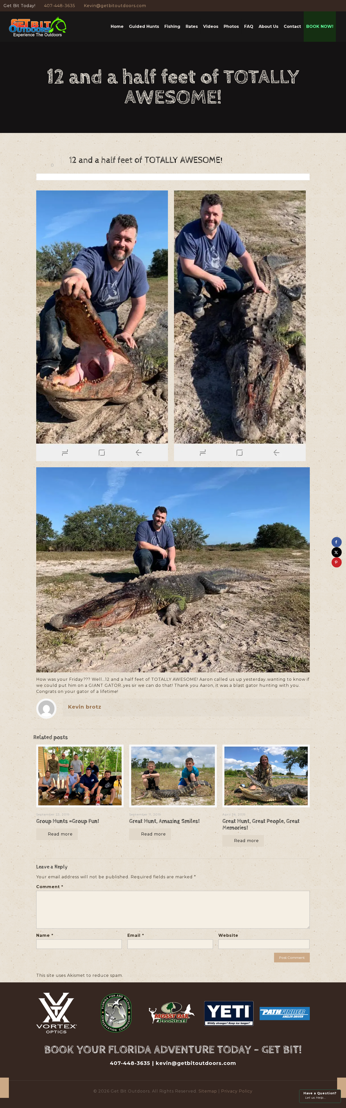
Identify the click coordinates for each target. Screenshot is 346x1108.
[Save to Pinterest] (337, 562)
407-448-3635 (59, 5)
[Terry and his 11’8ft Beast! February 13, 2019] (4, 1088)
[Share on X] (337, 552)
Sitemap (208, 1091)
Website (228, 935)
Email (135, 935)
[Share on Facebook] (337, 542)
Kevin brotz (84, 707)
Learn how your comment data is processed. (174, 975)
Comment (49, 886)
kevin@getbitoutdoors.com (196, 1063)
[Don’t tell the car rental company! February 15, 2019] (341, 1088)
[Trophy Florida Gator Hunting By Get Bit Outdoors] (38, 26)
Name (44, 935)
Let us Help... (320, 1095)
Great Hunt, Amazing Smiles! (164, 821)
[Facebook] (326, 5)
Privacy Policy (237, 1091)
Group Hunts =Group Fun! (67, 821)
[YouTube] (333, 5)
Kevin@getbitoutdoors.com (115, 5)
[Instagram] (339, 5)
